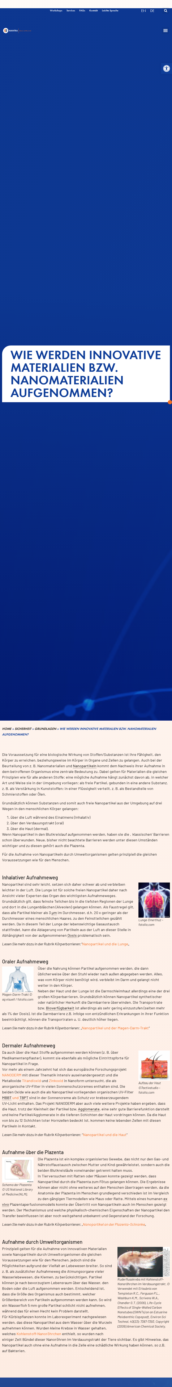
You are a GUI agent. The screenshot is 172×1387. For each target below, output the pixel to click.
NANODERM (11, 1075)
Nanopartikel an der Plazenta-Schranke (114, 1224)
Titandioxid (31, 1080)
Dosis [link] (72, 935)
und (15, 1097)
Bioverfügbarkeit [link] (60, 1008)
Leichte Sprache (110, 10)
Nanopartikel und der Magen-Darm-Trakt (115, 1028)
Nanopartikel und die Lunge (105, 944)
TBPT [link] (24, 1097)
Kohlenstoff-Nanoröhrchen (39, 1333)
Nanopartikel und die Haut (104, 1134)
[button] (166, 68)
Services (70, 10)
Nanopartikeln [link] (84, 765)
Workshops (56, 10)
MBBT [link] (7, 1097)
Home (6, 729)
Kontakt (93, 10)
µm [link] (54, 912)
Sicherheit (23, 729)
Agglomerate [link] (89, 1109)
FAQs (82, 10)
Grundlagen (45, 729)
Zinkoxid (56, 1080)
